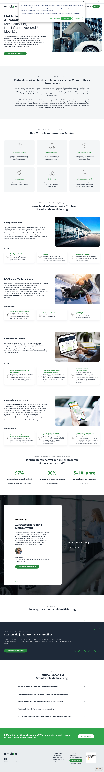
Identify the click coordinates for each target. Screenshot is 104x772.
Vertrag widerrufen (75, 760)
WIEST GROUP (74, 547)
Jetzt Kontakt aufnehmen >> (16, 650)
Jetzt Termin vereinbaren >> (15, 53)
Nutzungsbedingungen (75, 757)
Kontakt (96, 6)
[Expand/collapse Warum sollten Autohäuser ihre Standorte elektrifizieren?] (84, 686)
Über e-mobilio (85, 6)
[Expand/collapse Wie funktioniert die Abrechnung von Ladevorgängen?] (84, 709)
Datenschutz (72, 755)
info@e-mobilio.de (58, 762)
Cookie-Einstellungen (55, 18)
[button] (93, 1)
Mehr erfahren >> (86, 736)
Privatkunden (86, 1)
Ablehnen (77, 18)
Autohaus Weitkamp (78, 542)
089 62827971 (61, 759)
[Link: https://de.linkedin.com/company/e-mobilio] (5, 758)
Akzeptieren (66, 18)
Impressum (72, 753)
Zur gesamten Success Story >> (27, 566)
